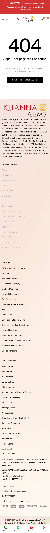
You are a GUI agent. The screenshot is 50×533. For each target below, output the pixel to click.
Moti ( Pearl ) (7, 403)
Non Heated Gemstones (12, 346)
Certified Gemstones (11, 289)
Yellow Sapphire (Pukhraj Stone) (16, 392)
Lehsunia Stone (9, 382)
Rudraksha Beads (9, 279)
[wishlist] (42, 19)
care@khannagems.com (16, 491)
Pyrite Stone (7, 444)
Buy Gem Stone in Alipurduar (15, 217)
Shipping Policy (8, 242)
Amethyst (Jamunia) (11, 423)
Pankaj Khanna (8, 180)
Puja (4, 186)
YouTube (31, 531)
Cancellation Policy (10, 232)
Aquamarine (7, 413)
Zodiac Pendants (9, 351)
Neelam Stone (8, 377)
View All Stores (8, 487)
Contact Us (7, 175)
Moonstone (7, 439)
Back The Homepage (23, 80)
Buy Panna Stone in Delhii (13, 320)
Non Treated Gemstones (13, 304)
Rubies (5, 310)
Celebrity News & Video (12, 211)
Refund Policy (8, 237)
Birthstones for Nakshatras (14, 268)
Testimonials (7, 206)
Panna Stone (7, 366)
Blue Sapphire (8, 387)
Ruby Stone (7, 372)
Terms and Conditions (11, 248)
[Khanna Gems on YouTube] (22, 501)
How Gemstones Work (12, 335)
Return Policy (7, 227)
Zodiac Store (7, 191)
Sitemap (5, 253)
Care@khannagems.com (35, 3)
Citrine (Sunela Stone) (11, 434)
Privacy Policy (8, 222)
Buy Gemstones (9, 299)
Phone (5, 531)
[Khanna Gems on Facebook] (4, 501)
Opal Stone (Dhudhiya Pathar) (15, 418)
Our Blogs (6, 196)
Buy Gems (6, 201)
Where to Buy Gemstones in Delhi (17, 341)
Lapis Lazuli (7, 449)
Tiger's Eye (6, 428)
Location (44, 531)
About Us (6, 170)
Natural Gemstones (10, 294)
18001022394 (14, 3)
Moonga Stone (8, 408)
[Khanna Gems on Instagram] (16, 501)
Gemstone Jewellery (11, 284)
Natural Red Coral (10, 330)
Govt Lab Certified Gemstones (15, 325)
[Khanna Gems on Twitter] (10, 501)
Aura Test (6, 273)
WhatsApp (18, 531)
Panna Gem (7, 315)
